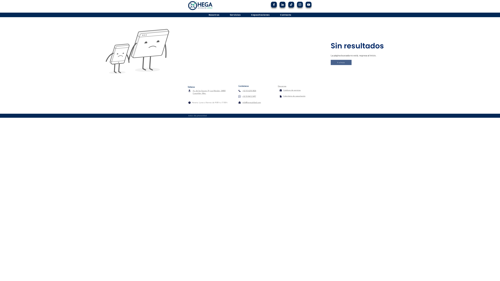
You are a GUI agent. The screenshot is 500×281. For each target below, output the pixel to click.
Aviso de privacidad (197, 115)
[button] (214, 15)
